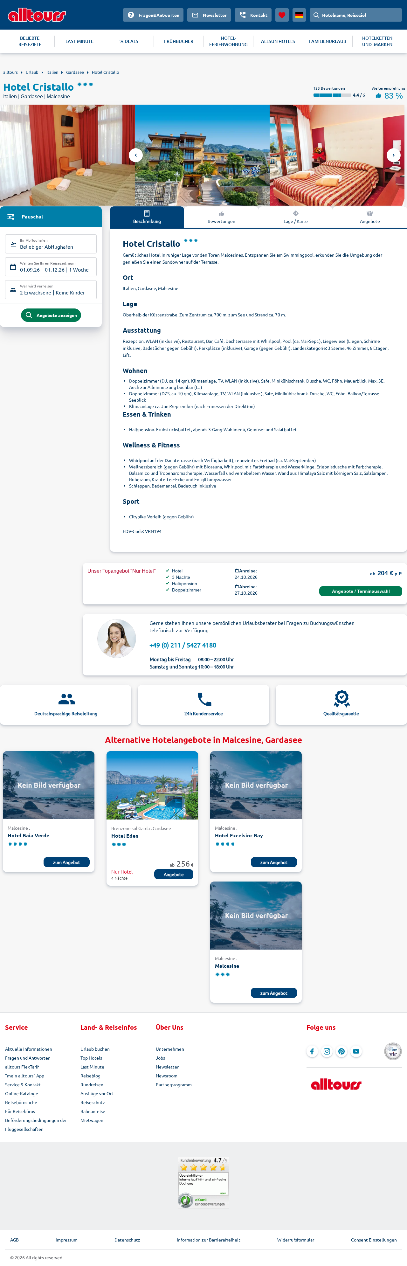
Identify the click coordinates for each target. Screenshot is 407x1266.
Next (394, 155)
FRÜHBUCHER (178, 41)
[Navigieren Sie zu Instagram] (327, 1051)
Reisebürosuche (21, 1102)
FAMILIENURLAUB (327, 41)
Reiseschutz (92, 1102)
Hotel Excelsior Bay (239, 835)
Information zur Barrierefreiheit (208, 1239)
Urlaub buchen (95, 1049)
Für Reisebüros (20, 1111)
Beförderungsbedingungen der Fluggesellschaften (36, 1124)
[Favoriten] (282, 15)
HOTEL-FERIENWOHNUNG (228, 41)
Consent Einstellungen (374, 1239)
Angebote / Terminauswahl (361, 591)
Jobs (160, 1058)
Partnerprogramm (174, 1084)
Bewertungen (221, 221)
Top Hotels (91, 1058)
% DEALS (129, 41)
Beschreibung (147, 221)
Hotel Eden (124, 835)
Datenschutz (127, 1239)
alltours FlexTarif (22, 1066)
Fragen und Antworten (28, 1058)
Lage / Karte (296, 221)
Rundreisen (91, 1084)
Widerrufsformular (295, 1239)
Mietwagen (91, 1120)
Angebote (370, 221)
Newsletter (167, 1066)
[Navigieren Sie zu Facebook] (312, 1051)
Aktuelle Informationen (28, 1049)
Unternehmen (170, 1049)
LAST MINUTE (79, 41)
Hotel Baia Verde (28, 835)
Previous (136, 155)
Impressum (67, 1239)
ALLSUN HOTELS (278, 41)
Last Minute (92, 1066)
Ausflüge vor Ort (97, 1093)
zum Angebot (66, 862)
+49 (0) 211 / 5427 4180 (182, 645)
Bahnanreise (92, 1111)
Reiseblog (90, 1075)
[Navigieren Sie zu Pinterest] (341, 1051)
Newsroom (166, 1075)
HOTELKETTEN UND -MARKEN (377, 41)
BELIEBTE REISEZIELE (29, 41)
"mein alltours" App (24, 1075)
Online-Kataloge (21, 1093)
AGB (14, 1239)
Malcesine (227, 965)
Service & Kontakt (23, 1084)
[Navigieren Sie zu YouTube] (356, 1051)
